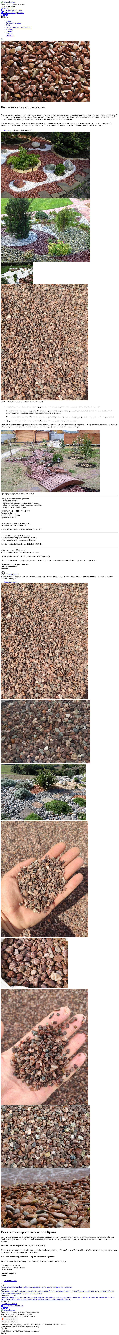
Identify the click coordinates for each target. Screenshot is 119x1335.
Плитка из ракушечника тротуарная (63, 1291)
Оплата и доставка (32, 1287)
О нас (8, 25)
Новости (9, 33)
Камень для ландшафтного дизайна (15, 1293)
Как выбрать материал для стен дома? (27, 1299)
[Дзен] (1, 15)
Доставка (9, 29)
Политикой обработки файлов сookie (16, 1297)
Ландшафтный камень (10, 1287)
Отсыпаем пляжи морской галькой (56, 1299)
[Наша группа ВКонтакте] (4, 15)
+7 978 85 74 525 (11, 574)
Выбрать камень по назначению (18, 27)
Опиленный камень (9, 1291)
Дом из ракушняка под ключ (69, 1297)
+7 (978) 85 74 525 (13, 10)
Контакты (9, 36)
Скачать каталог (7, 8)
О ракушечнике (57, 1287)
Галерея (9, 31)
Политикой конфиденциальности (44, 1297)
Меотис (111, 1291)
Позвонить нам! (10, 582)
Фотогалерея (45, 1287)
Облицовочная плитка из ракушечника (33, 1291)
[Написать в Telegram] (6, 15)
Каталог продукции (13, 23)
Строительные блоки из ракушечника (93, 1291)
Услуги (22, 1287)
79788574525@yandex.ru (13, 13)
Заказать (7, 130)
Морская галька (35, 1293)
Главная (9, 21)
